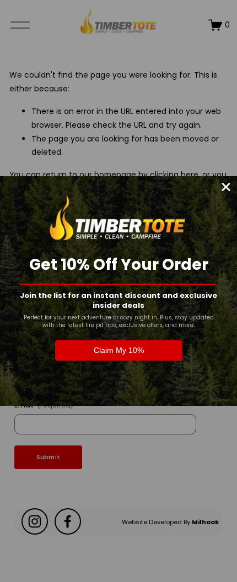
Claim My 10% (119, 350)
